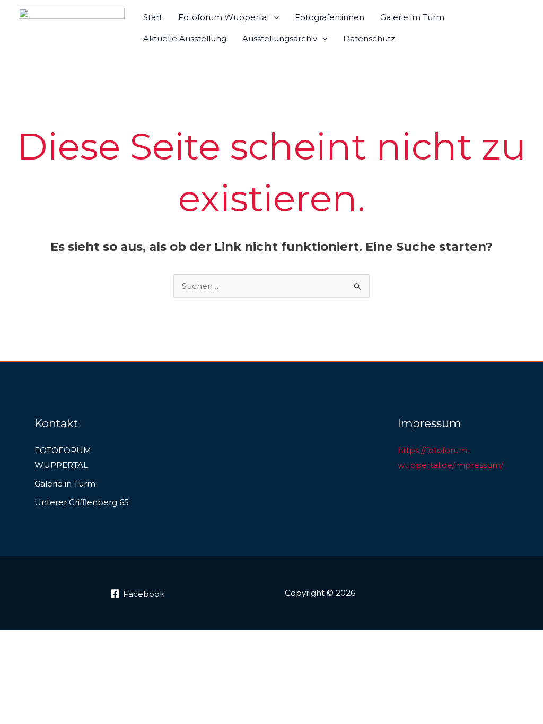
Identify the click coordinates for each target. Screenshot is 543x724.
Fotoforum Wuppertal (223, 17)
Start (152, 17)
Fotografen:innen (329, 17)
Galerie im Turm (412, 17)
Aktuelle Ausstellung (184, 38)
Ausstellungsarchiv (279, 38)
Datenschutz (369, 38)
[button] (274, 17)
